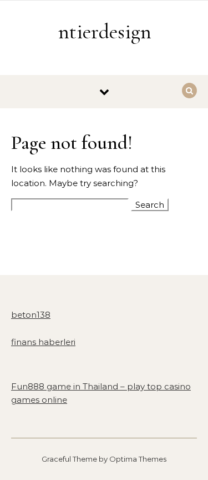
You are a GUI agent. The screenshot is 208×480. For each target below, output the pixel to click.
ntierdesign (104, 31)
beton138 (30, 314)
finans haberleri (43, 342)
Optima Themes (137, 458)
